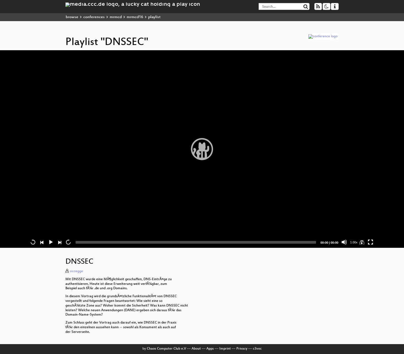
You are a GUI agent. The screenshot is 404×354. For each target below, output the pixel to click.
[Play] (202, 149)
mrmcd (116, 17)
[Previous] (41, 242)
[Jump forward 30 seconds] (68, 242)
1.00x (354, 242)
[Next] (59, 242)
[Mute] (344, 242)
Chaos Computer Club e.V (166, 349)
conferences (94, 17)
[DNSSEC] (361, 242)
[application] (202, 149)
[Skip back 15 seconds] (33, 242)
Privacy (241, 349)
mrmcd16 (135, 17)
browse (72, 17)
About (196, 349)
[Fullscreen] (370, 242)
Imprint (225, 349)
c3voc (257, 349)
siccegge (76, 271)
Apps (210, 349)
